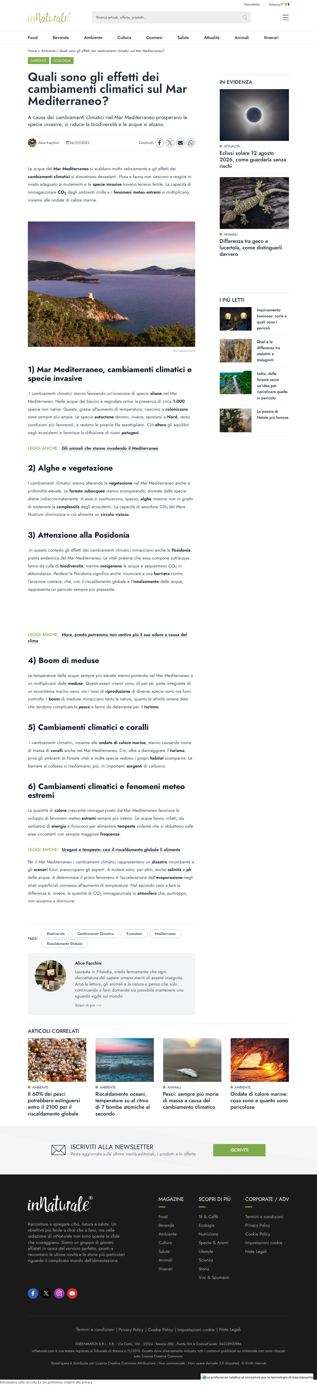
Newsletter (252, 4)
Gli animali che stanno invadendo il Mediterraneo (110, 448)
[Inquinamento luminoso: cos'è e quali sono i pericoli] (236, 319)
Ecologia (62, 60)
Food (33, 38)
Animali (242, 38)
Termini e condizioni (264, 1217)
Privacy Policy (257, 1225)
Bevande (61, 38)
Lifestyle (206, 1251)
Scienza (206, 1260)
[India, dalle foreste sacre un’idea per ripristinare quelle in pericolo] (236, 382)
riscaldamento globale (64, 943)
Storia (204, 1269)
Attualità (212, 38)
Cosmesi (154, 38)
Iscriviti (239, 1150)
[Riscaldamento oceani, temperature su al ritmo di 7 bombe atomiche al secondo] (124, 1060)
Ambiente (93, 38)
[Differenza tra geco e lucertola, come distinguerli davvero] (254, 203)
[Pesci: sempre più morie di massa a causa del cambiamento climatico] (192, 1060)
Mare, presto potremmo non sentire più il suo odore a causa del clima (107, 637)
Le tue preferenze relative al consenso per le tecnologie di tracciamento (257, 1377)
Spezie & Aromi (213, 1243)
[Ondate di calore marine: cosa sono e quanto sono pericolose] (259, 1060)
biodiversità (56, 933)
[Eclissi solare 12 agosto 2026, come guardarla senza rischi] (254, 115)
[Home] (49, 17)
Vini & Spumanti (214, 1277)
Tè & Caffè (208, 1217)
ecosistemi (134, 933)
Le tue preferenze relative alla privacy (65, 1382)
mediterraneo (165, 933)
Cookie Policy (257, 1234)
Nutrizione (208, 1234)
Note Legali (256, 1251)
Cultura (124, 38)
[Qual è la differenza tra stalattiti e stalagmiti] (236, 350)
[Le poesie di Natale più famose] (236, 420)
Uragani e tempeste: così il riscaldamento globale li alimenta (121, 849)
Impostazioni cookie (263, 1242)
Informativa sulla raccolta (18, 1382)
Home (32, 50)
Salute (183, 38)
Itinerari (271, 38)
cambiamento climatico (95, 933)
